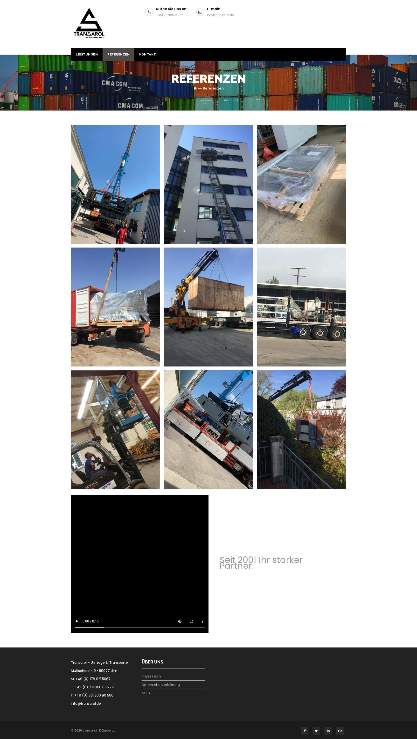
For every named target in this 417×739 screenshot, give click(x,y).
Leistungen (87, 54)
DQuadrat (107, 730)
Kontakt (147, 54)
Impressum (151, 676)
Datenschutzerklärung (161, 684)
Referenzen (118, 54)
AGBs (146, 693)
